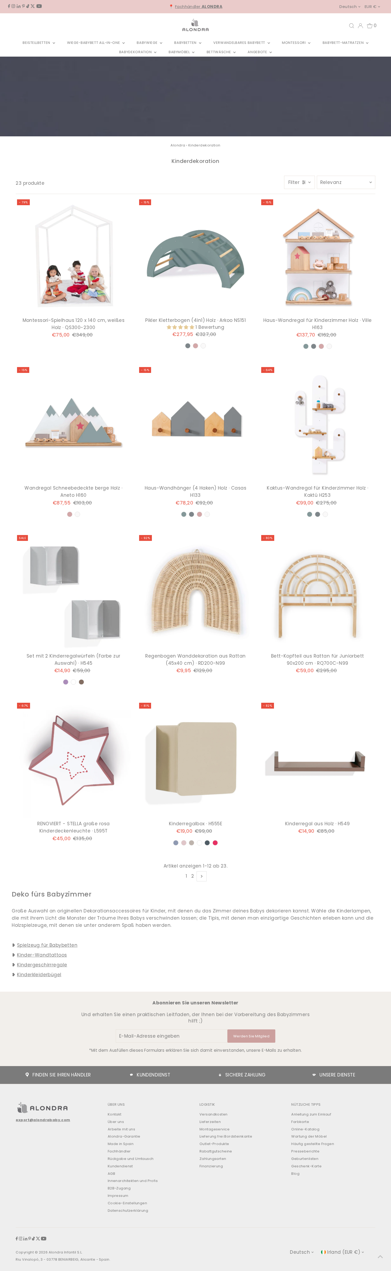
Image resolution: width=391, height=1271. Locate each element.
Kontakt (115, 1114)
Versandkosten (213, 1114)
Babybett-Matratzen (344, 42)
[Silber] (73, 682)
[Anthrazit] (187, 345)
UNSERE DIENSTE (337, 1075)
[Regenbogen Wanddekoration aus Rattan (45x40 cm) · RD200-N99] (195, 592)
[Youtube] (39, 6)
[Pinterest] (23, 6)
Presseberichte (305, 1151)
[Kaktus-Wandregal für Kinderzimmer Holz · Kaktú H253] (317, 424)
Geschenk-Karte (306, 1166)
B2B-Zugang (119, 1188)
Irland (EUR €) (343, 1252)
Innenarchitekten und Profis (133, 1180)
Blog (295, 1173)
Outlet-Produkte (214, 1143)
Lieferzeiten (210, 1121)
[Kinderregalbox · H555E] (195, 760)
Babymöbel (180, 51)
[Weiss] (203, 345)
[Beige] (191, 842)
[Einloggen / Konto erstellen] (360, 25)
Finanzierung (211, 1166)
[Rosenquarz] (195, 345)
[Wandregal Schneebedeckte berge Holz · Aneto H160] (73, 424)
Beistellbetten (37, 42)
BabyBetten (185, 42)
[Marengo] (207, 842)
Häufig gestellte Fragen (312, 1143)
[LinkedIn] (19, 6)
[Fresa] (215, 842)
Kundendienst (120, 1166)
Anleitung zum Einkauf (311, 1114)
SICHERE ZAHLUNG (245, 1075)
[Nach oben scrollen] (380, 1256)
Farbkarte (300, 1121)
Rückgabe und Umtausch (131, 1158)
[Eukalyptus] (306, 346)
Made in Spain (121, 1143)
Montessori (294, 42)
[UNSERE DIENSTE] (314, 1075)
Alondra (177, 145)
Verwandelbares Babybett (239, 42)
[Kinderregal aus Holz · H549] (317, 760)
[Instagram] (13, 6)
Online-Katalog (305, 1129)
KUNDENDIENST (153, 1075)
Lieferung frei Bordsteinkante (225, 1136)
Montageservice (214, 1129)
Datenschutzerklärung (128, 1210)
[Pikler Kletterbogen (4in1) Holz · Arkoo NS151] (195, 257)
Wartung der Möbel (309, 1136)
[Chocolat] (81, 682)
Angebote (258, 51)
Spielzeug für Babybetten (47, 945)
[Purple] (65, 682)
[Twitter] (33, 6)
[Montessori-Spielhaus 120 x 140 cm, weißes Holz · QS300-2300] (73, 257)
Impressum (118, 1195)
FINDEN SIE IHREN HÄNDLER (61, 1075)
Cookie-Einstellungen (127, 1203)
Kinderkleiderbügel (39, 974)
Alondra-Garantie (124, 1136)
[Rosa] (183, 842)
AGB (111, 1173)
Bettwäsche (219, 51)
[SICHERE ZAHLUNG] (220, 1075)
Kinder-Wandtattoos (42, 955)
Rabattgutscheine (215, 1151)
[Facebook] (9, 6)
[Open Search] (351, 25)
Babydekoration (136, 51)
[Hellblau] (175, 842)
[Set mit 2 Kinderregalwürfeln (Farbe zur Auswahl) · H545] (73, 592)
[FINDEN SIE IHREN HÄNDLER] (27, 1075)
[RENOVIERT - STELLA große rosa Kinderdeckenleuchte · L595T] (73, 760)
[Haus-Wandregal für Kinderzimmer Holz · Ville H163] (317, 257)
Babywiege (148, 42)
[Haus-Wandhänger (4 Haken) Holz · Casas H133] (195, 424)
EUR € (370, 6)
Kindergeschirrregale (42, 965)
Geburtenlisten (304, 1158)
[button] (181, 327)
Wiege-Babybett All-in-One (94, 42)
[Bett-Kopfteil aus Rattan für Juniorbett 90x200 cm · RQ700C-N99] (317, 592)
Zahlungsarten (212, 1158)
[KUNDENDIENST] (131, 1075)
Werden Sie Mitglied (251, 1036)
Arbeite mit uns (121, 1129)
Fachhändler (198, 6)
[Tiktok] (27, 6)
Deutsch (348, 6)
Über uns (116, 1121)
